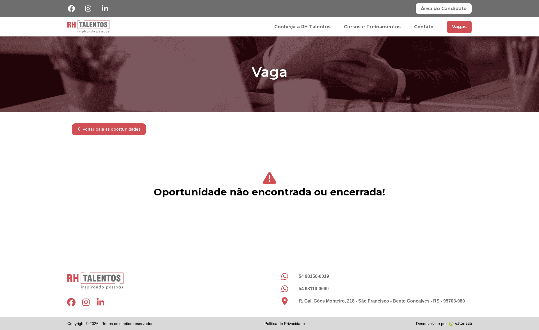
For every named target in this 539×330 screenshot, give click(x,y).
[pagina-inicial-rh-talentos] (165, 281)
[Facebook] (71, 9)
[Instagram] (88, 9)
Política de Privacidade (284, 323)
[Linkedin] (105, 9)
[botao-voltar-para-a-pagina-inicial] (88, 26)
